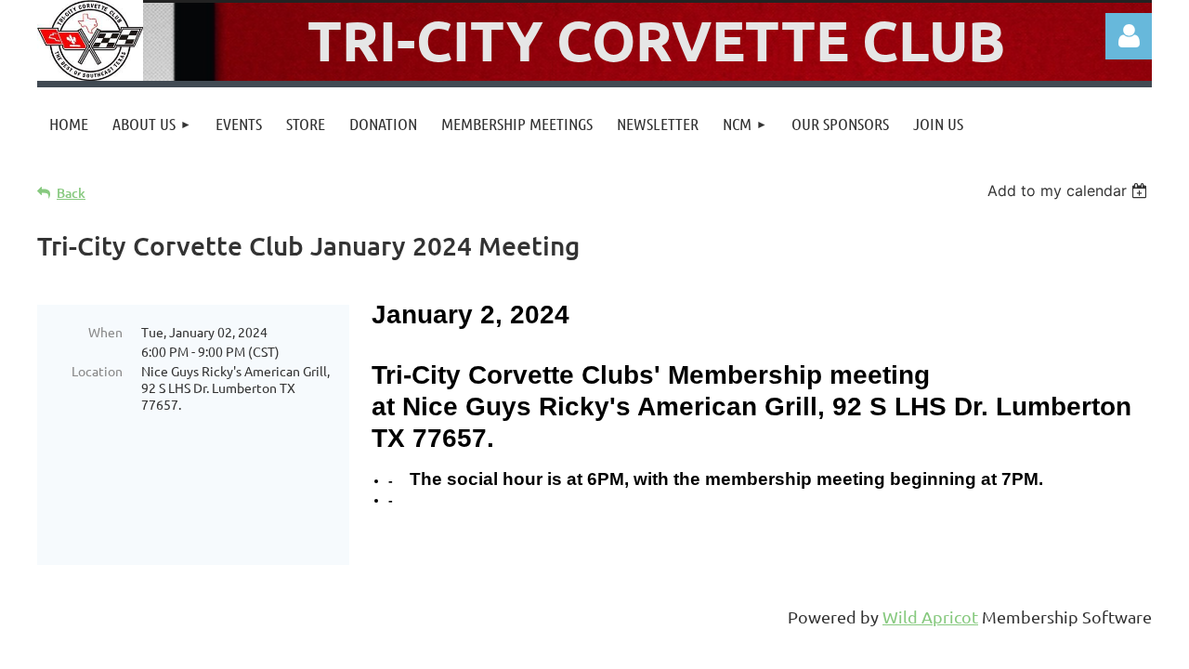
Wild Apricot (930, 616)
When (105, 331)
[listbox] (1069, 190)
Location (97, 370)
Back (71, 193)
